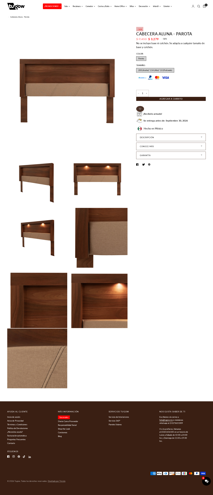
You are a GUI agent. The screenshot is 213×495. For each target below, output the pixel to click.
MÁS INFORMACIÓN (68, 412)
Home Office (119, 6)
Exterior (167, 6)
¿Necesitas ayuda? (15, 432)
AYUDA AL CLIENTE (17, 412)
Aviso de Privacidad (15, 421)
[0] (204, 6)
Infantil (156, 6)
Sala (66, 6)
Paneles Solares (115, 424)
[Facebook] (8, 456)
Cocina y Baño (103, 6)
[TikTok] (24, 456)
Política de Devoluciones (17, 428)
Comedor (89, 6)
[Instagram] (13, 456)
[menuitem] (52, 6)
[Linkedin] (29, 457)
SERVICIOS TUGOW (119, 412)
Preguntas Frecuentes (16, 439)
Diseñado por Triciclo (56, 481)
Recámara (76, 6)
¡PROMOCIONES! (51, 6)
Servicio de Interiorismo (119, 417)
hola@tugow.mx (166, 420)
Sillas (132, 6)
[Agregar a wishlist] (140, 109)
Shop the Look (64, 429)
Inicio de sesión (13, 417)
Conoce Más (147, 146)
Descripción (147, 137)
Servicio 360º (114, 421)
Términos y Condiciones (17, 424)
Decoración (143, 6)
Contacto (11, 443)
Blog (60, 436)
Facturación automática (17, 435)
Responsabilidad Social (67, 425)
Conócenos (62, 432)
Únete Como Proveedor (68, 421)
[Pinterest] (19, 456)
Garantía (145, 155)
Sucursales (63, 417)
